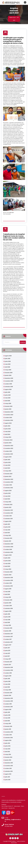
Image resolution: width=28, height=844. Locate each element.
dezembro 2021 (9, 510)
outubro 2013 (8, 768)
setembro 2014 (9, 737)
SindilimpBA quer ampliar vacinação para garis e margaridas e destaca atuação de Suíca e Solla (13, 40)
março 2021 (8, 535)
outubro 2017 (8, 639)
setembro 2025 (9, 386)
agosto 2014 (8, 740)
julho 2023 (7, 459)
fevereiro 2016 (8, 692)
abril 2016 (7, 687)
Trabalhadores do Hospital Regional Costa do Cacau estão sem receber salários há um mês (14, 237)
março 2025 (8, 403)
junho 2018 (7, 617)
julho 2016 (7, 678)
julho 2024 (7, 426)
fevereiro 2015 (8, 726)
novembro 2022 (9, 482)
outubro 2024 (8, 417)
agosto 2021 (8, 521)
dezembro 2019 (9, 577)
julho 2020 (7, 558)
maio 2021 (7, 530)
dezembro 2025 (9, 378)
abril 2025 (7, 400)
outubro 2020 (8, 549)
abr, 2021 (5, 33)
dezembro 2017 (9, 633)
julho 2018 (7, 614)
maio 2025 (7, 398)
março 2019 (8, 597)
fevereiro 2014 (8, 757)
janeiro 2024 (8, 442)
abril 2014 (7, 751)
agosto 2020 (8, 555)
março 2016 (8, 690)
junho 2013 (7, 779)
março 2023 (8, 471)
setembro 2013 (9, 771)
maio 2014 (7, 749)
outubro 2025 (8, 384)
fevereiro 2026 (8, 372)
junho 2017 (7, 650)
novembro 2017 (9, 636)
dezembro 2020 (9, 544)
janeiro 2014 (8, 760)
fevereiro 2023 (8, 473)
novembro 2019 (9, 580)
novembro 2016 (9, 670)
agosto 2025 (8, 389)
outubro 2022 (8, 485)
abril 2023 (7, 468)
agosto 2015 (8, 709)
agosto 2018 (8, 611)
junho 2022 (8, 493)
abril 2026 (7, 367)
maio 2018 (7, 619)
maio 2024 (7, 431)
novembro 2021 (9, 513)
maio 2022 (7, 496)
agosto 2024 (8, 423)
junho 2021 (7, 527)
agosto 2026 (8, 355)
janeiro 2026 (8, 375)
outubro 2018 (8, 605)
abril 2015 (7, 720)
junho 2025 (8, 395)
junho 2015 (7, 715)
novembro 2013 (9, 765)
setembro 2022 (9, 487)
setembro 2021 (9, 518)
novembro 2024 (9, 414)
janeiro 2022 (8, 507)
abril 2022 (7, 499)
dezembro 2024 (9, 412)
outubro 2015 (8, 704)
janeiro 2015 (8, 729)
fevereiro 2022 (8, 504)
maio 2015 (7, 718)
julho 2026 (7, 358)
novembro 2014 (9, 732)
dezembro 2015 (9, 698)
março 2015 (8, 723)
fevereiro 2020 (8, 572)
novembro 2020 (9, 546)
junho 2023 (8, 462)
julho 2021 (7, 524)
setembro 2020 (9, 552)
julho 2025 (7, 392)
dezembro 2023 (9, 445)
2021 (18, 17)
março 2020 (8, 569)
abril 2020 (7, 566)
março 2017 (8, 659)
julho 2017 (7, 647)
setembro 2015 (9, 706)
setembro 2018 (9, 608)
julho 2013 (7, 777)
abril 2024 (7, 434)
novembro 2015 (9, 701)
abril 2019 (7, 594)
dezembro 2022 (9, 479)
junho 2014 (7, 746)
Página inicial (12, 17)
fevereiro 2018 (8, 628)
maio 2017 (7, 653)
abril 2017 (7, 656)
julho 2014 (7, 743)
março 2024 (8, 437)
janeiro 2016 (8, 695)
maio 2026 (7, 364)
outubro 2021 (8, 515)
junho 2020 (8, 560)
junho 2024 (8, 428)
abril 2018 (7, 622)
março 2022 (8, 501)
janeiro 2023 (8, 476)
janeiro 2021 (8, 541)
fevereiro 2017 (8, 661)
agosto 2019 (8, 588)
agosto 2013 (8, 774)
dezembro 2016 (9, 667)
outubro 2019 (8, 583)
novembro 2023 (9, 448)
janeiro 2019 (8, 603)
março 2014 (8, 754)
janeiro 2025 (8, 409)
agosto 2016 (8, 676)
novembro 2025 (9, 381)
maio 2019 (7, 591)
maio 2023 (7, 465)
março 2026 (8, 369)
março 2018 (8, 625)
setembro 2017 (9, 642)
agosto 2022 (8, 490)
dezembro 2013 (9, 763)
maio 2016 (7, 684)
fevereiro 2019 (8, 600)
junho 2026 (8, 361)
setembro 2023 (9, 454)
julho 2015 (7, 712)
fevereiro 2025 (8, 406)
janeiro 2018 (8, 631)
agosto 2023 (8, 457)
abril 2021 (7, 532)
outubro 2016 (8, 673)
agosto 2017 (8, 645)
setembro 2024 (9, 420)
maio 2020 (7, 563)
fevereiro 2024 (8, 440)
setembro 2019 (9, 586)
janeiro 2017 (8, 664)
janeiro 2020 (8, 574)
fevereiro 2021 (8, 538)
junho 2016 (7, 681)
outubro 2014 (8, 734)
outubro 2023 (8, 451)
